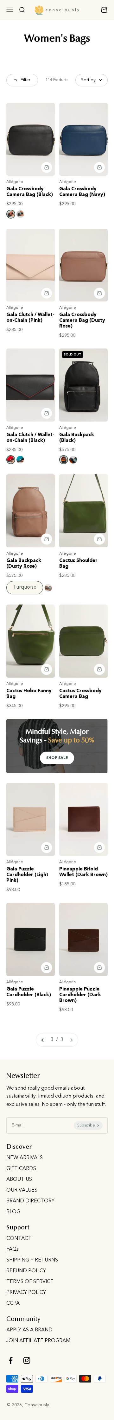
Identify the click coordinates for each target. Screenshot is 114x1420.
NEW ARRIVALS (24, 1157)
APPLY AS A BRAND (29, 1330)
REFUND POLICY (26, 1271)
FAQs (12, 1249)
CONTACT (19, 1238)
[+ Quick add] (46, 167)
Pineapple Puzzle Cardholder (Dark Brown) (80, 995)
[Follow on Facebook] (10, 1360)
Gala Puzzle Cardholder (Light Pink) (27, 875)
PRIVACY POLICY (26, 1292)
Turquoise (24, 587)
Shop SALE (57, 758)
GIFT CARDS (21, 1168)
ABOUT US (19, 1179)
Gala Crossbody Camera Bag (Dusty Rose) (82, 321)
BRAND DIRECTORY (30, 1201)
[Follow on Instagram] (26, 1360)
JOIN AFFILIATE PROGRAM (38, 1340)
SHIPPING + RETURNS (32, 1260)
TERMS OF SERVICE (30, 1281)
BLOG (13, 1211)
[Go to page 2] (42, 1040)
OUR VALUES (21, 1190)
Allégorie (14, 182)
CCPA (13, 1303)
